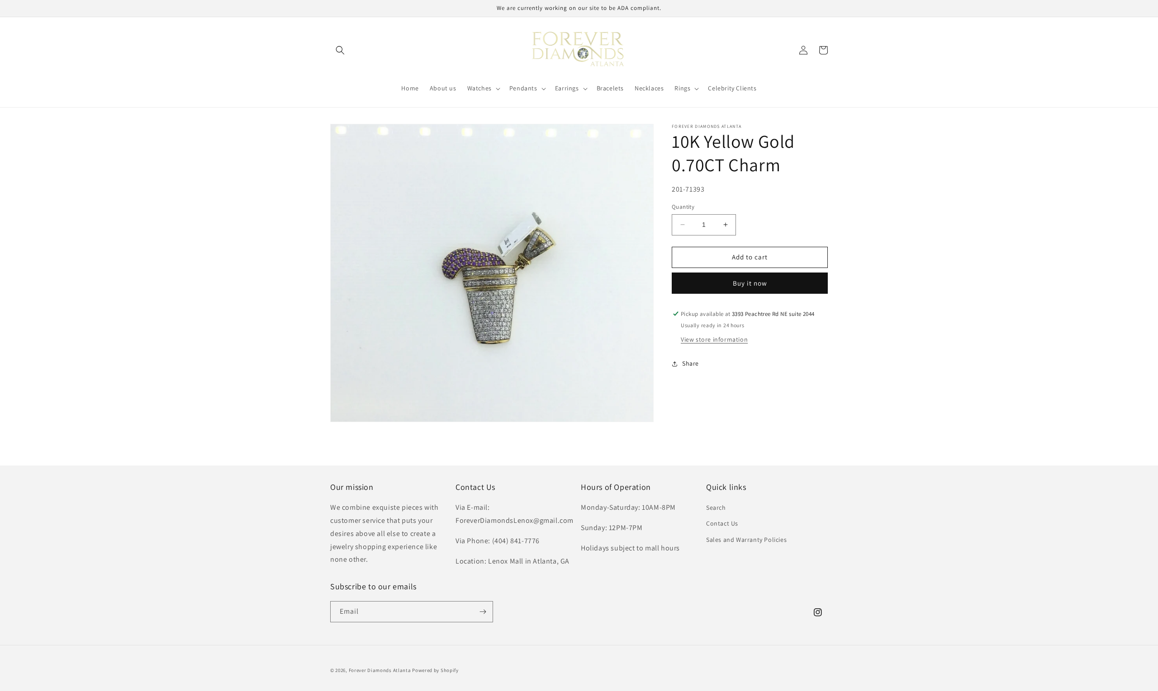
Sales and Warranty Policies (746, 540)
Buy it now (750, 283)
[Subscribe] (483, 611)
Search (716, 507)
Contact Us (722, 523)
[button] (340, 50)
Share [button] (690, 363)
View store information (714, 339)
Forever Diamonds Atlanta (380, 670)
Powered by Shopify (435, 670)
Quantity (683, 207)
